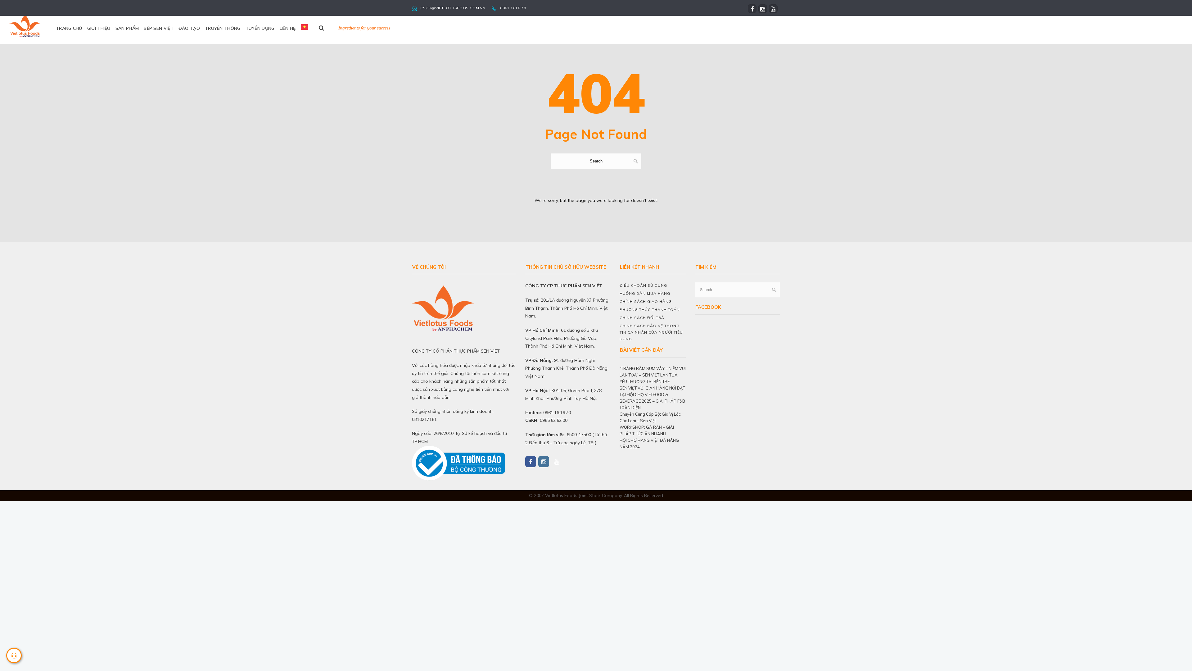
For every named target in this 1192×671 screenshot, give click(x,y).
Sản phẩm (127, 28)
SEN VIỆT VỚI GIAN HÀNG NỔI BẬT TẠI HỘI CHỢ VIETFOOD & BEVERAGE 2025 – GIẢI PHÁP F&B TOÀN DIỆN (652, 398)
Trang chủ (69, 28)
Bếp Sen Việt (159, 28)
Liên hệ (288, 28)
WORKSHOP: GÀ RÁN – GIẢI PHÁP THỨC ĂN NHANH (647, 430)
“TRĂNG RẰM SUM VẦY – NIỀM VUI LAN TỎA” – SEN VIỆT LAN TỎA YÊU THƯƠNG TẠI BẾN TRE (653, 375)
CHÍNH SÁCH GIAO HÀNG (646, 301)
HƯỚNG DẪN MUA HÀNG (645, 293)
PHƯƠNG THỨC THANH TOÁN (650, 309)
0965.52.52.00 (553, 420)
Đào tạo (189, 28)
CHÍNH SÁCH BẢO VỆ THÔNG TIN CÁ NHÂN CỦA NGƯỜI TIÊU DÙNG (651, 332)
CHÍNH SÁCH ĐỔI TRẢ (642, 317)
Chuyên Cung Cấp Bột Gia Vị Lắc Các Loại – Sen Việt (650, 417)
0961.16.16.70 (557, 412)
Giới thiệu (99, 28)
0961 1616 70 (513, 8)
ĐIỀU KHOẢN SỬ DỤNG (643, 285)
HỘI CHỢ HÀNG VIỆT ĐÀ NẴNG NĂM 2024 (649, 443)
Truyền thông (223, 28)
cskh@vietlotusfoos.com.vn (452, 8)
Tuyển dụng (260, 28)
